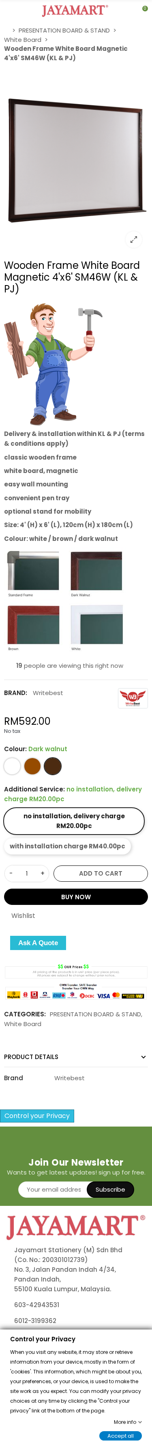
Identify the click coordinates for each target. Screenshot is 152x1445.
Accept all (120, 1435)
